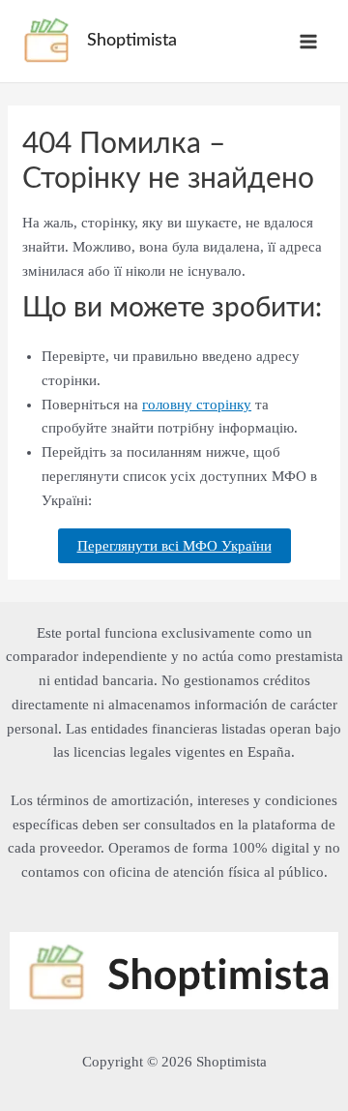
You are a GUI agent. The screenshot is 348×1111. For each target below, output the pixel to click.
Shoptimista (132, 40)
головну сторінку (196, 404)
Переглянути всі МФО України (174, 546)
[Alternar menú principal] (309, 41)
